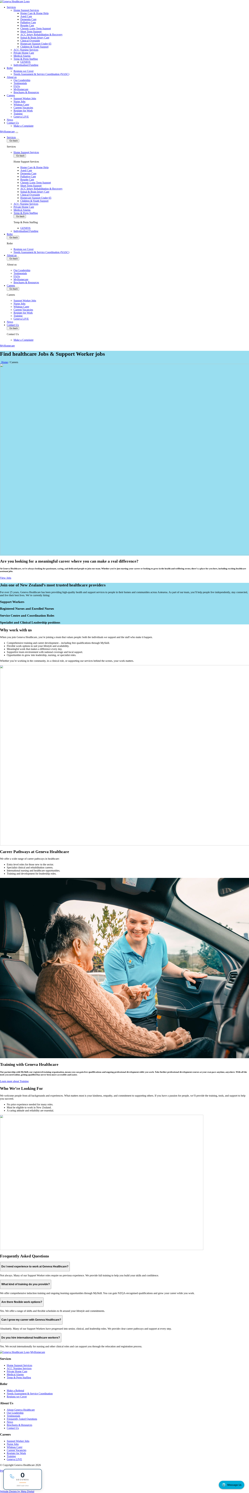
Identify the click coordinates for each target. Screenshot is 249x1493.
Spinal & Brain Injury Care (34, 37)
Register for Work (23, 110)
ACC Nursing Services (26, 49)
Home (4, 362)
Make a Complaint (23, 125)
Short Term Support (31, 31)
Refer (10, 68)
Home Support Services (26, 10)
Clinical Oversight (30, 40)
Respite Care (27, 25)
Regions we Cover (24, 71)
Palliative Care (28, 22)
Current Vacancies (23, 107)
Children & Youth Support (34, 46)
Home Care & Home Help (34, 13)
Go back (13, 140)
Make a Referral (15, 1390)
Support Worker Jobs (25, 98)
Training (18, 113)
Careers (11, 95)
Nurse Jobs (19, 101)
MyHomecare (21, 89)
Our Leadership (22, 80)
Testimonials (20, 83)
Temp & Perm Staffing (26, 58)
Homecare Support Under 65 (35, 43)
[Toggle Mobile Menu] (16, 132)
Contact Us (13, 122)
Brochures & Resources (26, 92)
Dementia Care (28, 19)
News (10, 119)
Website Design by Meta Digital (17, 1491)
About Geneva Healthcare (21, 1409)
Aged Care (26, 16)
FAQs (17, 86)
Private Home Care (24, 52)
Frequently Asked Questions (22, 1418)
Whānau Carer (21, 104)
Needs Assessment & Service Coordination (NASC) (41, 74)
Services (11, 7)
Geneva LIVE (21, 116)
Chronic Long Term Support (35, 28)
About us (12, 77)
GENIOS (25, 61)
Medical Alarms (22, 55)
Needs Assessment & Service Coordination (30, 1393)
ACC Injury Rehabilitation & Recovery (41, 34)
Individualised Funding (26, 65)
